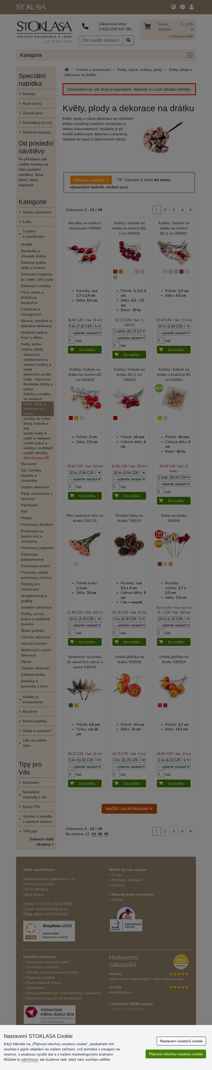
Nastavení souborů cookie (181, 1041)
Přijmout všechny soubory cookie (176, 1054)
